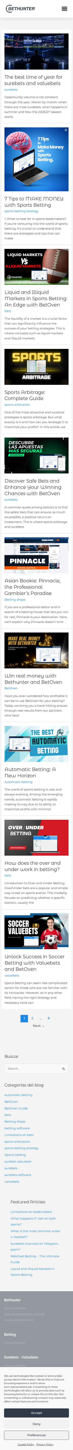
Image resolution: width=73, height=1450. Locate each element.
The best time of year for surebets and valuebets (33, 80)
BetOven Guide (16, 1108)
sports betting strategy (21, 1148)
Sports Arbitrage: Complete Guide (24, 395)
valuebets (11, 1181)
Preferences (36, 1435)
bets (7, 1115)
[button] (64, 8)
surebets (10, 1168)
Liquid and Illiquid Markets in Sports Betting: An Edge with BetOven (35, 298)
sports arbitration (17, 1141)
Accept (36, 1413)
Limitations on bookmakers (31, 1212)
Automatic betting (18, 1095)
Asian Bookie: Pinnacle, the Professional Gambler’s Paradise (32, 587)
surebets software (17, 1175)
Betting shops (14, 1121)
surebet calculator (18, 1161)
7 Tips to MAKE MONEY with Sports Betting (33, 202)
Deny (37, 1424)
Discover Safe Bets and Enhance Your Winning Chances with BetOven (32, 487)
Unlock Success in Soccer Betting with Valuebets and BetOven (34, 963)
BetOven (11, 1102)
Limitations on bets (18, 1135)
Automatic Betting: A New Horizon (30, 772)
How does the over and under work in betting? (32, 866)
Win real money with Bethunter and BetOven (33, 679)
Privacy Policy (45, 1444)
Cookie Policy (26, 1444)
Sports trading (15, 1155)
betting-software (17, 1128)
